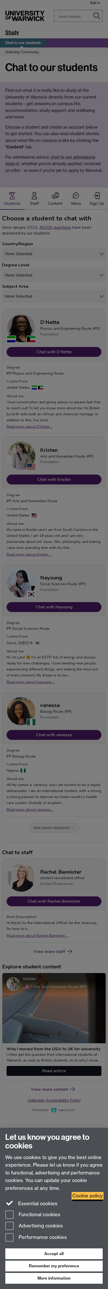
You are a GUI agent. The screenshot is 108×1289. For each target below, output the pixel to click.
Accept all (54, 1253)
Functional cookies (38, 1215)
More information (54, 1278)
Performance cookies (42, 1237)
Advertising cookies (40, 1226)
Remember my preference (54, 1265)
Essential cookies (37, 1204)
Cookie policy (87, 1196)
